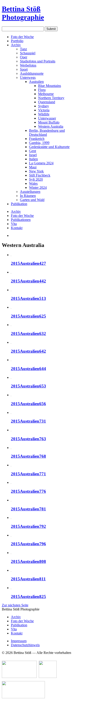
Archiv (16, 45)
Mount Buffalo (48, 122)
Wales (33, 183)
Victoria (43, 110)
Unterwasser (47, 118)
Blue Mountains (49, 86)
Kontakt (16, 228)
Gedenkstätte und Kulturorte (49, 147)
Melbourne (46, 94)
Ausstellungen (30, 192)
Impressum (19, 641)
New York (36, 171)
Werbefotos (28, 65)
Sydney (43, 106)
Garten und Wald (32, 200)
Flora (42, 90)
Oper (23, 57)
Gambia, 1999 (39, 143)
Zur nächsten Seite (15, 605)
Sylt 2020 (36, 179)
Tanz (23, 49)
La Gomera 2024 (41, 163)
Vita (14, 224)
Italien (33, 159)
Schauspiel (27, 53)
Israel (33, 155)
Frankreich (36, 139)
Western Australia (50, 126)
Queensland (46, 102)
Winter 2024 (38, 187)
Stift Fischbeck (39, 175)
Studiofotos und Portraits (37, 61)
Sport (24, 69)
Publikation (19, 204)
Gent (32, 151)
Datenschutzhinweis (25, 645)
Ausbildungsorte (32, 73)
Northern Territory (51, 98)
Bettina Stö (23, 13)
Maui (32, 167)
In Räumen (28, 196)
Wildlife (43, 114)
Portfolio (17, 41)
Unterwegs (28, 77)
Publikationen (21, 220)
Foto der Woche (22, 37)
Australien (36, 82)
